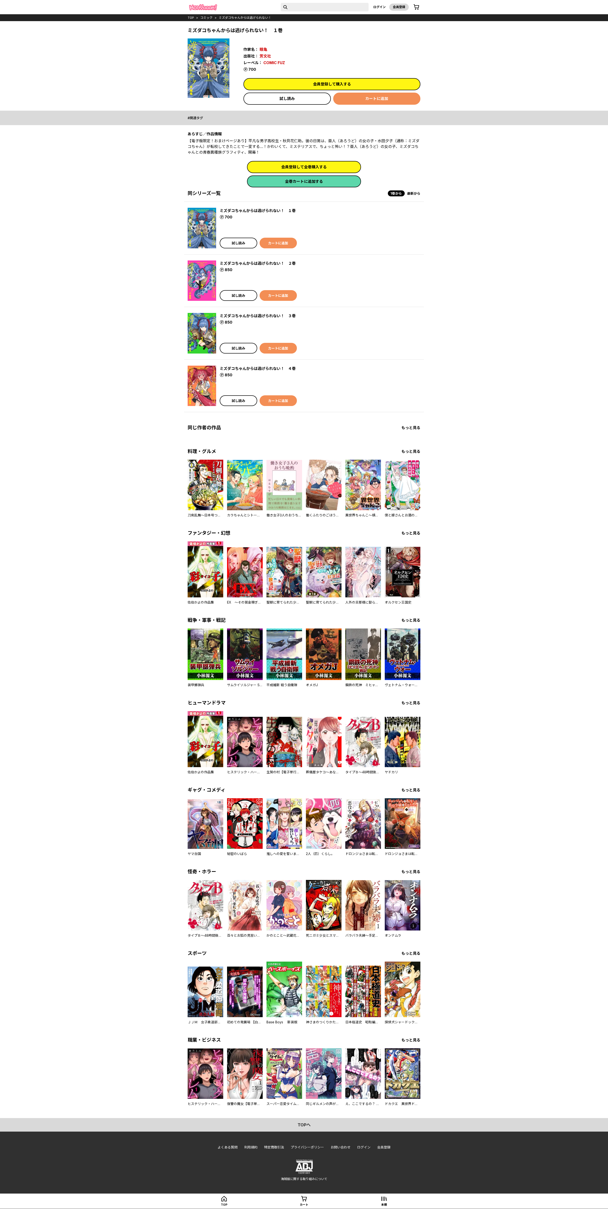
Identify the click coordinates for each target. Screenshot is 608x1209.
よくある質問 (228, 1147)
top (191, 17)
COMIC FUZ (274, 62)
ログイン (379, 7)
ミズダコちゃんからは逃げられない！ (245, 17)
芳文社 (265, 56)
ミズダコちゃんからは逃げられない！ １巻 (258, 210)
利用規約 (250, 1147)
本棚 (384, 1204)
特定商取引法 (274, 1147)
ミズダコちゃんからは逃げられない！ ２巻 (258, 263)
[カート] (416, 7)
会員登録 (399, 7)
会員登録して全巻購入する (304, 167)
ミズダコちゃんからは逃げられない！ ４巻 (258, 368)
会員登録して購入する (332, 84)
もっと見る (410, 427)
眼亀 (263, 49)
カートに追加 (376, 98)
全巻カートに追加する (304, 181)
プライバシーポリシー (307, 1147)
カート (304, 1204)
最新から (413, 193)
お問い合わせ (341, 1147)
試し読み (287, 98)
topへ (304, 1124)
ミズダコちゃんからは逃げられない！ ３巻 (258, 315)
